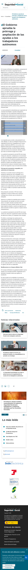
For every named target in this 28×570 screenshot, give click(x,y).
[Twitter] (9, 386)
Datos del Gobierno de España (11, 541)
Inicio (2, 16)
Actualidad (7, 16)
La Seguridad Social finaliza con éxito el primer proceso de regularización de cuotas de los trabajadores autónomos (13, 374)
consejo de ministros (15, 312)
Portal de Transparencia (10, 539)
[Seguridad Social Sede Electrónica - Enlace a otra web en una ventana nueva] (14, 463)
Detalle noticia (9, 439)
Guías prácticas (10, 443)
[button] (3, 127)
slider (6, 312)
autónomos (18, 310)
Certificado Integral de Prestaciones (11, 432)
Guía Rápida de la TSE (11, 436)
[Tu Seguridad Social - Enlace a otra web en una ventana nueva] (14, 496)
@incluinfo (7, 454)
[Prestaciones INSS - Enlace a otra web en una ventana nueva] (14, 490)
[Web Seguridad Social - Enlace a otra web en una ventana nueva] (14, 481)
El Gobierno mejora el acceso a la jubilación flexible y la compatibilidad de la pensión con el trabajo (14, 354)
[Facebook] (2, 386)
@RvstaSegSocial (9, 451)
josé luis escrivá (9, 310)
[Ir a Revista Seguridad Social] (16, 4)
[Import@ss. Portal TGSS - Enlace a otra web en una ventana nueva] (14, 472)
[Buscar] (24, 7)
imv (23, 312)
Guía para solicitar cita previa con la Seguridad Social (14, 427)
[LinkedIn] (5, 386)
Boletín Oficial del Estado (10, 544)
